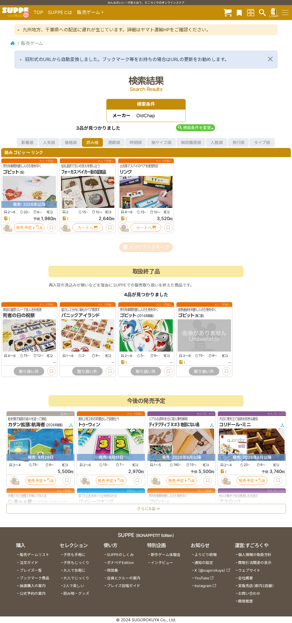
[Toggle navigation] (285, 12)
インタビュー (162, 563)
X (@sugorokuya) (210, 570)
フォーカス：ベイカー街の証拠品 (83, 172)
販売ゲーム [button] (88, 12)
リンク (126, 172)
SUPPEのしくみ (120, 555)
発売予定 (24, 227)
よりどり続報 (205, 555)
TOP (38, 12)
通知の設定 (203, 563)
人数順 (217, 142)
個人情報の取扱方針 (254, 555)
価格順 (71, 142)
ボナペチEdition (120, 563)
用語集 (112, 570)
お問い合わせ (249, 593)
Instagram (203, 586)
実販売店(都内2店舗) (256, 586)
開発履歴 (245, 601)
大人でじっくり (76, 578)
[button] (195, 127)
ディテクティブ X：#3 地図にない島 (174, 425)
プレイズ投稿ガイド (123, 586)
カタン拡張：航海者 (26, 425)
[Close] (270, 59)
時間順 (136, 142)
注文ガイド (29, 563)
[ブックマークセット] (239, 12)
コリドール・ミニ (235, 425)
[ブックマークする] (51, 227)
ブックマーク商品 (34, 578)
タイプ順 (262, 142)
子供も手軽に (74, 555)
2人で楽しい (73, 586)
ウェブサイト (249, 570)
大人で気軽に (74, 570)
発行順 (238, 142)
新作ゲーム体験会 (166, 555)
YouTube (201, 578)
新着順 (27, 142)
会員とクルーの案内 (123, 578)
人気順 (49, 142)
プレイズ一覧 (31, 570)
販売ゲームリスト (34, 555)
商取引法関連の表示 (254, 563)
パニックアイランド (80, 315)
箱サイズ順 (161, 142)
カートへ (86, 227)
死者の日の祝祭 (19, 315)
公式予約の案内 (33, 593)
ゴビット (11, 172)
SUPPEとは (60, 12)
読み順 (92, 142)
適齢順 (114, 142)
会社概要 (245, 578)
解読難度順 (191, 142)
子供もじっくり (76, 563)
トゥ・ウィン (89, 425)
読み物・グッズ (76, 593)
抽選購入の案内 (33, 586)
